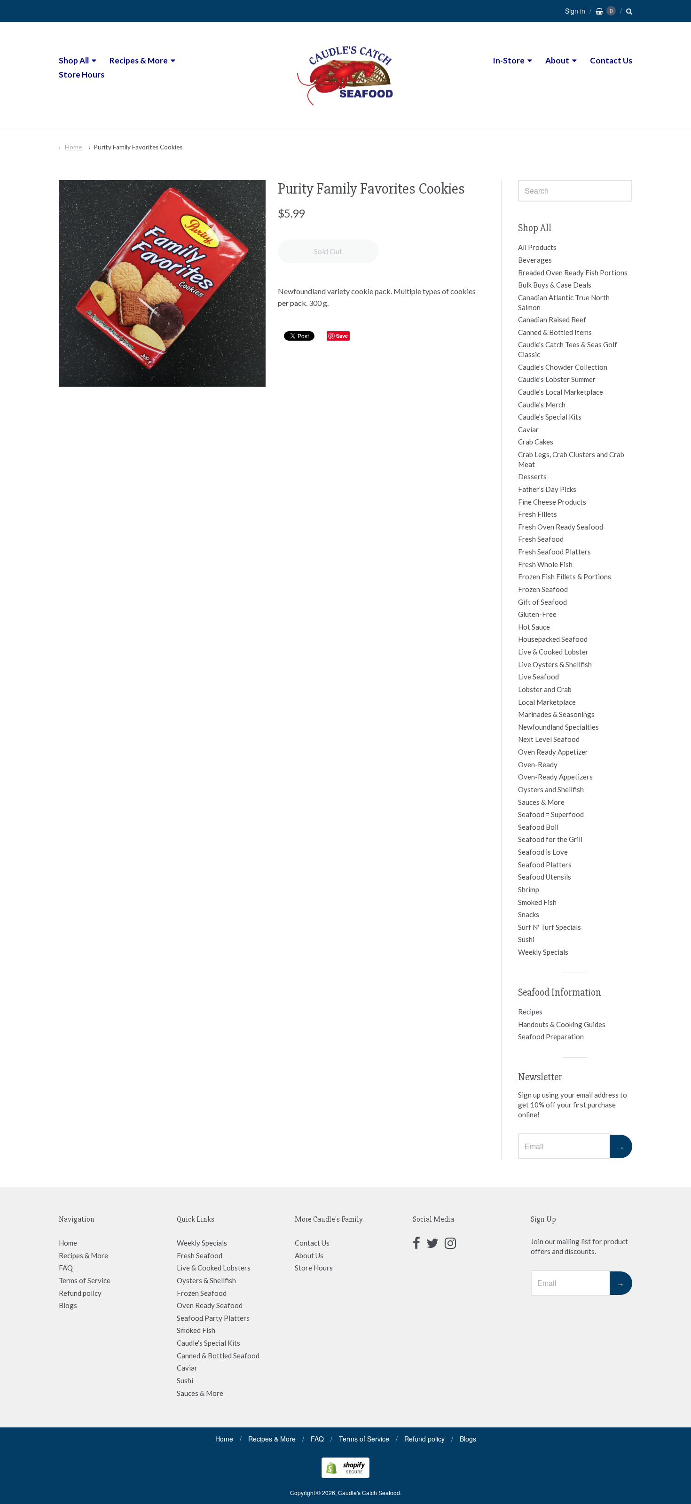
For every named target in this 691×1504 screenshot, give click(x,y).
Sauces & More (541, 802)
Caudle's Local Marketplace (560, 392)
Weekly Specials (543, 952)
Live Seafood (538, 676)
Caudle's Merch (541, 404)
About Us (309, 1255)
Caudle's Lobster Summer (557, 379)
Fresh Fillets (537, 514)
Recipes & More (139, 60)
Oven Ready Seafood (210, 1305)
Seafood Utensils (544, 877)
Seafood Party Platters (213, 1318)
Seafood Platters (545, 864)
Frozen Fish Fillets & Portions (564, 576)
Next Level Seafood (549, 739)
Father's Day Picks (547, 489)
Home (73, 147)
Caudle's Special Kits (549, 417)
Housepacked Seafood (553, 639)
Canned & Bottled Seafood (218, 1355)
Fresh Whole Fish (545, 564)
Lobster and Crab (545, 689)
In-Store (509, 60)
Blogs (68, 1305)
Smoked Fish (537, 902)
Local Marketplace (547, 702)
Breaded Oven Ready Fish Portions (573, 272)
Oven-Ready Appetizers (555, 776)
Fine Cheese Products (552, 502)
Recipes (530, 1011)
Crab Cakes (535, 441)
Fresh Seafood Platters (554, 551)
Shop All (74, 60)
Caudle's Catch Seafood (369, 1492)
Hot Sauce (534, 627)
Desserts (532, 476)
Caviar (528, 429)
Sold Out (328, 251)
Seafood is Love (543, 852)
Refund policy (80, 1293)
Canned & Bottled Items (555, 332)
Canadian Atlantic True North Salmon (564, 302)
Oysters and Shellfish (551, 789)
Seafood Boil (538, 827)
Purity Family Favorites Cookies (138, 147)
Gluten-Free (537, 614)
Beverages (535, 260)
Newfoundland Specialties (558, 727)
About (557, 60)
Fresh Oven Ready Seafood (560, 526)
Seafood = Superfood (551, 814)
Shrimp (528, 889)
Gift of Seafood (542, 602)
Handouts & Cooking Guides (561, 1024)
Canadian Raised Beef (552, 319)
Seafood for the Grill (550, 839)
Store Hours (81, 74)
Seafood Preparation (551, 1036)
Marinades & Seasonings (556, 714)
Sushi (526, 939)
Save (342, 335)
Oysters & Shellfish (206, 1280)
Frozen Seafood (543, 589)
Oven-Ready (538, 764)
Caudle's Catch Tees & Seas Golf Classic (567, 349)
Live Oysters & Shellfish (555, 664)
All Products (537, 247)
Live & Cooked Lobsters (214, 1267)
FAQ (66, 1267)
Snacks (528, 914)
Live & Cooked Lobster (553, 651)
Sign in (575, 11)
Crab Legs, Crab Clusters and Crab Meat (571, 459)
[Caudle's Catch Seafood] (345, 112)
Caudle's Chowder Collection (562, 367)
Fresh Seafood (541, 539)
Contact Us (611, 60)
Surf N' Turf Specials (549, 927)
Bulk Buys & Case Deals (554, 285)
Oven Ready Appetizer (553, 752)
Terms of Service (84, 1280)
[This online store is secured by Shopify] (345, 1475)
